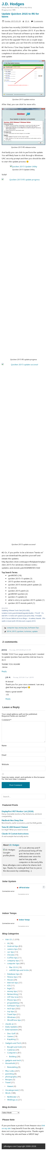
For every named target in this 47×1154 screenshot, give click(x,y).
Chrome (10, 955)
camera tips (12, 949)
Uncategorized (11, 1090)
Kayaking (11, 1039)
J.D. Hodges (14, 845)
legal (9, 988)
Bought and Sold (14, 1047)
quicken (20, 631)
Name (4, 746)
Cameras (11, 1050)
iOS (8, 985)
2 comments (38, 21)
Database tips (13, 974)
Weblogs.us (12, 1100)
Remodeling (12, 1067)
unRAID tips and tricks (19, 970)
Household (10, 1063)
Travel (7, 1082)
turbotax (27, 631)
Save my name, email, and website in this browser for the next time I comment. (23, 778)
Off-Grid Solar (24, 888)
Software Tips (33, 628)
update (35, 631)
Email (4, 755)
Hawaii (10, 1086)
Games (10, 1036)
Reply (4, 671)
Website (5, 764)
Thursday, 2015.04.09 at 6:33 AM (20, 650)
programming (13, 1003)
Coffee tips (12, 958)
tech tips (11, 1008)
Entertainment (11, 1030)
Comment (6, 720)
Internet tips (12, 983)
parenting (9, 1074)
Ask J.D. (8, 939)
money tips (23, 628)
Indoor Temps (24, 920)
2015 (14, 631)
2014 (9, 631)
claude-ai (9, 1024)
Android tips (12, 946)
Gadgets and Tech (13, 1043)
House (10, 980)
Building (12, 1056)
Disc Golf (11, 1033)
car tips (10, 952)
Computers (12, 1053)
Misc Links (9, 1071)
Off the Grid (12, 997)
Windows (11, 1017)
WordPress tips (14, 1020)
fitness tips (12, 977)
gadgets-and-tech (13, 1060)
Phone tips (12, 1000)
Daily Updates (11, 1027)
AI (8, 943)
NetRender (12, 1097)
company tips (13, 960)
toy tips (10, 1011)
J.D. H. (27, 21)
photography (11, 1077)
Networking (12, 994)
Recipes (8, 1079)
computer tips (12, 628)
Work (7, 1093)
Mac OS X (13, 967)
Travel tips (11, 1014)
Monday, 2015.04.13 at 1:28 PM (23, 677)
